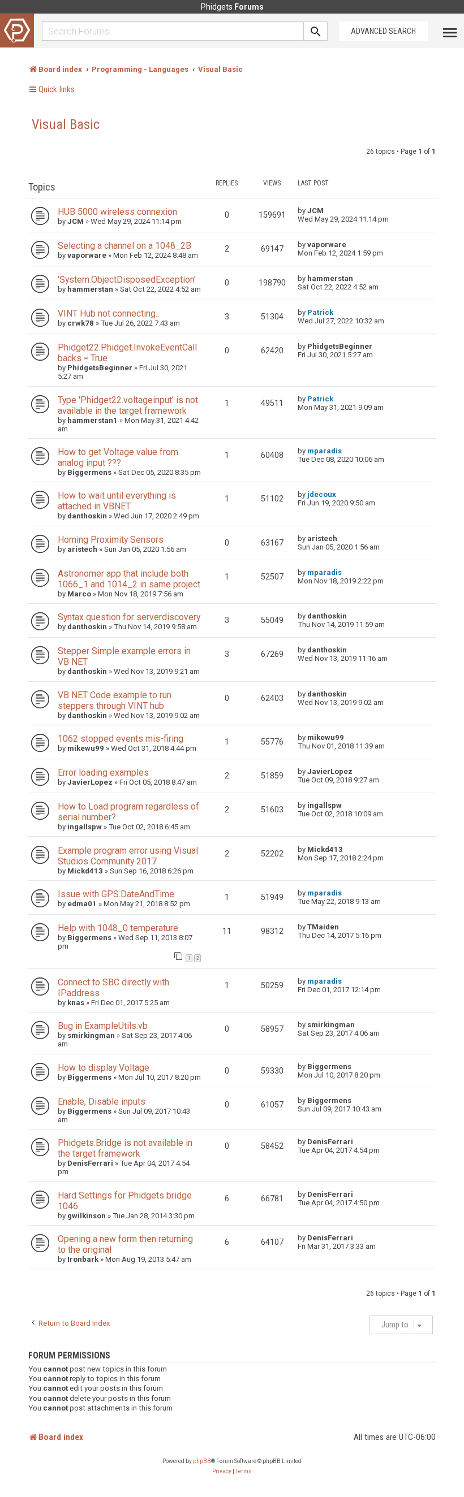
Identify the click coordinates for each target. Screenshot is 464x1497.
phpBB (202, 1461)
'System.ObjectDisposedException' (127, 279)
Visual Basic (66, 124)
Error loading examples (103, 772)
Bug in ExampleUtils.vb (103, 1025)
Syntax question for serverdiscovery (129, 617)
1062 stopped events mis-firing (120, 738)
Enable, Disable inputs (101, 1101)
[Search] (316, 31)
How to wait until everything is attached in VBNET (117, 501)
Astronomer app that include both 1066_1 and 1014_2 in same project (129, 579)
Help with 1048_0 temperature (118, 928)
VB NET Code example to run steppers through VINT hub (114, 700)
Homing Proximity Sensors (111, 539)
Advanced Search (383, 31)
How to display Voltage (103, 1067)
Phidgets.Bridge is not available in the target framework (125, 1148)
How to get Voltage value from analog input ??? (118, 457)
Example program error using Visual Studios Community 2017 (128, 856)
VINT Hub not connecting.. (108, 313)
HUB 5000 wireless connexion (117, 211)
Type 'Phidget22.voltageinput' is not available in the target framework (128, 405)
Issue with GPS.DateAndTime (116, 894)
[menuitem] (221, 1471)
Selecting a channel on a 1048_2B (124, 245)
